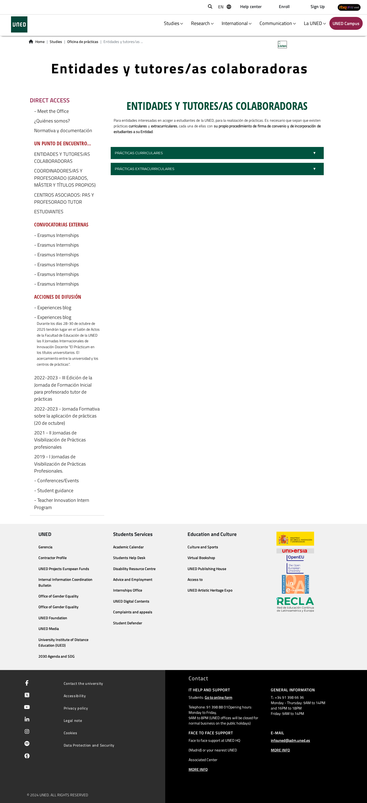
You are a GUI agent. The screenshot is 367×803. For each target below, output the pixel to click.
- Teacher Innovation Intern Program (61, 504)
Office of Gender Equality (58, 596)
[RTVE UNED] (349, 7)
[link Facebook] (25, 683)
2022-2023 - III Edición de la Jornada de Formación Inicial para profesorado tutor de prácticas (63, 388)
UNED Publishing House (207, 569)
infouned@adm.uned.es (290, 740)
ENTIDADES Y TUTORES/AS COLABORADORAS (62, 158)
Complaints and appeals (132, 612)
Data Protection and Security (89, 745)
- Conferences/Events (56, 480)
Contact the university (83, 683)
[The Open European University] (295, 564)
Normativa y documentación (63, 130)
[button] (217, 153)
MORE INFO (198, 769)
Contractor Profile (52, 558)
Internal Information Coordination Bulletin (65, 582)
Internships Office (127, 590)
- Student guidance (53, 490)
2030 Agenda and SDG (56, 656)
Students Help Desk (129, 558)
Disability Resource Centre (134, 569)
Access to (195, 579)
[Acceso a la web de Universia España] (295, 550)
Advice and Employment (132, 579)
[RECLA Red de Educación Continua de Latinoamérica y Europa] (295, 604)
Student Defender (127, 623)
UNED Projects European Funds (63, 569)
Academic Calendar (128, 547)
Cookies (70, 733)
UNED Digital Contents (131, 601)
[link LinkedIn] (26, 720)
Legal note (73, 720)
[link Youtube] (26, 707)
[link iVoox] (25, 757)
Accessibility (75, 695)
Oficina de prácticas (82, 42)
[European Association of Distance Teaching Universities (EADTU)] (295, 584)
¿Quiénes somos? (52, 120)
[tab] (217, 153)
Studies (56, 42)
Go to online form (218, 697)
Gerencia (45, 547)
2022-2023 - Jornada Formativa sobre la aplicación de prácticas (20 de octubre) (67, 416)
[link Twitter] (26, 695)
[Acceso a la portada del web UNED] (19, 24)
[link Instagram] (26, 732)
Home (40, 42)
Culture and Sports (203, 547)
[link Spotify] (25, 744)
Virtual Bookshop (201, 558)
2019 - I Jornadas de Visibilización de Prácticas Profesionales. (60, 463)
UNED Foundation (52, 618)
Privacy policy (76, 708)
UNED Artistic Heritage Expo (210, 590)
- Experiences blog (52, 307)
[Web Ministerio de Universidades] (295, 539)
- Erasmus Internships (56, 235)
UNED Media (48, 629)
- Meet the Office (51, 111)
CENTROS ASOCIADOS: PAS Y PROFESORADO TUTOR (64, 199)
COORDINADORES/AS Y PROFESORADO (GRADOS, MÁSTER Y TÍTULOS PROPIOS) (65, 178)
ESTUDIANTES (48, 211)
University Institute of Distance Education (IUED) (63, 643)
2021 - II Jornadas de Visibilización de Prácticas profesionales (60, 440)
